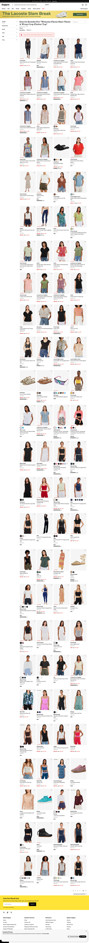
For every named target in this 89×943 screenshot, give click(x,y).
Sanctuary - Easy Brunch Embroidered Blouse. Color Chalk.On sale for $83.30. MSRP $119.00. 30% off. (45, 319)
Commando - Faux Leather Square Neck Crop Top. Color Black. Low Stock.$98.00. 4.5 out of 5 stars (28, 352)
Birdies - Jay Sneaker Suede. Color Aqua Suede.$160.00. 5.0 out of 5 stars (45, 804)
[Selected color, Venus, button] (55, 428)
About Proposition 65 (29, 929)
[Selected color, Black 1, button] (38, 678)
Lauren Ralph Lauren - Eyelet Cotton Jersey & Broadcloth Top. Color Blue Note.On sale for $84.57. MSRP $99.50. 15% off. (78, 187)
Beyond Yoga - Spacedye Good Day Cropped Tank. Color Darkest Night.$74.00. (62, 705)
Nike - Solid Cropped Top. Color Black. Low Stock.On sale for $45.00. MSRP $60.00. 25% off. (78, 530)
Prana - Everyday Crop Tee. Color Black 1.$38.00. (45, 671)
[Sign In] (82, 5)
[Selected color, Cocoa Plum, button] (21, 747)
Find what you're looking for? (79, 893)
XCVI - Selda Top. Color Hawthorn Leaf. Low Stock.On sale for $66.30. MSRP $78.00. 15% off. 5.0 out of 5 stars (45, 565)
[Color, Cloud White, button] (76, 464)
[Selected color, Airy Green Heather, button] (55, 500)
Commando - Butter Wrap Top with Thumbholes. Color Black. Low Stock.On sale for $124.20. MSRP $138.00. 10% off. (28, 53)
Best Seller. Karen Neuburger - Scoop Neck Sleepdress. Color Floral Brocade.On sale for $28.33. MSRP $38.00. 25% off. (62, 772)
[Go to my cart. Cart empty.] (86, 5)
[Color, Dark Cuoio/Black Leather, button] (61, 160)
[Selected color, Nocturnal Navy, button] (71, 464)
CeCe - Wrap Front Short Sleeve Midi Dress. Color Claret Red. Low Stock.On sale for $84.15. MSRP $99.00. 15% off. (62, 601)
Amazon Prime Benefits (8, 926)
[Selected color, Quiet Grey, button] (55, 878)
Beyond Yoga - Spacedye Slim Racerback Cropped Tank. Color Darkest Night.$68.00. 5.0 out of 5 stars (62, 458)
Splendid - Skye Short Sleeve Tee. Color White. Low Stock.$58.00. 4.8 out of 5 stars (45, 53)
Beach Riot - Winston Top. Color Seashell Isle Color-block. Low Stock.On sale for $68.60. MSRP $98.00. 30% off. (45, 772)
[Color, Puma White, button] (25, 536)
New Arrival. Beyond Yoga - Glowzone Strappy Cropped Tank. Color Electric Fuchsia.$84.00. (45, 705)
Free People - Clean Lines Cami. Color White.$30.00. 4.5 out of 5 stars (62, 636)
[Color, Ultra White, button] (74, 229)
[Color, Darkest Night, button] (74, 464)
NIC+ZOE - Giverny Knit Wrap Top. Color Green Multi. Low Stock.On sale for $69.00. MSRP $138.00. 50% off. (28, 705)
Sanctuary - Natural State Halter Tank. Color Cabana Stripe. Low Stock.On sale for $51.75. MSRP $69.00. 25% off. (62, 119)
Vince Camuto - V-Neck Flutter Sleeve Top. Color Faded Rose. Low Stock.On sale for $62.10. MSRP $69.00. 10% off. (28, 287)
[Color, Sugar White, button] (63, 428)
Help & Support (84, 8)
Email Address (7, 904)
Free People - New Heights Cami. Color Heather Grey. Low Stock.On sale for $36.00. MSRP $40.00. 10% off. (78, 636)
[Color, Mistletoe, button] (59, 878)
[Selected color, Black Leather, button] (55, 160)
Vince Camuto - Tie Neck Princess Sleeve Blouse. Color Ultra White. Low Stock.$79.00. (45, 636)
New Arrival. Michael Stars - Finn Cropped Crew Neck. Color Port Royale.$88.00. (78, 804)
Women (28, 30)
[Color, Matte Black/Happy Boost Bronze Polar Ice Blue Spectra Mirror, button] (65, 393)
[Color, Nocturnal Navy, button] (27, 607)
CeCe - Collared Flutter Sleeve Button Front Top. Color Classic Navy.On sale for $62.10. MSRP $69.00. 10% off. (78, 53)
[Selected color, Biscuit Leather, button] (38, 393)
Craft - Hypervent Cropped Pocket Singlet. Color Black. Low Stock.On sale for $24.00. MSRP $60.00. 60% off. (28, 636)
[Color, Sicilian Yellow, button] (57, 878)
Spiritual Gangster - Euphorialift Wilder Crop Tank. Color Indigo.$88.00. (62, 837)
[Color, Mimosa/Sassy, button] (61, 428)
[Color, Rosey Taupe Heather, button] (63, 464)
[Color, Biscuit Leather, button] (57, 160)
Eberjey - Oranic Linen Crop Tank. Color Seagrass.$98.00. (78, 705)
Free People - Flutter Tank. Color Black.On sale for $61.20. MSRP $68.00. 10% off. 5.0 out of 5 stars (62, 319)
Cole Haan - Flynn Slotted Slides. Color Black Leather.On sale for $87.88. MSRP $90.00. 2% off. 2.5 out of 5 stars (62, 153)
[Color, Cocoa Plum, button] (38, 712)
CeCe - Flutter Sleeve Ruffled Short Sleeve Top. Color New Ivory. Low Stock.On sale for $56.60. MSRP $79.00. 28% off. (45, 119)
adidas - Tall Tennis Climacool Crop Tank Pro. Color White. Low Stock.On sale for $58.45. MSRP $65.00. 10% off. (28, 222)
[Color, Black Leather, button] (40, 393)
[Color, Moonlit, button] (65, 428)
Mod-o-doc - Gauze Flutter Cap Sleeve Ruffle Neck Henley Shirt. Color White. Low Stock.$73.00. (28, 422)
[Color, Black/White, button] (82, 500)
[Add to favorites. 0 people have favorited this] (35, 39)
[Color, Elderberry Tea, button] (74, 393)
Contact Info (27, 922)
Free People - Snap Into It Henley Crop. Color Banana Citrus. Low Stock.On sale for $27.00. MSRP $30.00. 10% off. (78, 386)
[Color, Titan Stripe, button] (23, 878)
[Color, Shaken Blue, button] (74, 878)
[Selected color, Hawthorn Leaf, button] (38, 572)
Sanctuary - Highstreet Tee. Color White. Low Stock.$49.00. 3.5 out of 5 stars (45, 187)
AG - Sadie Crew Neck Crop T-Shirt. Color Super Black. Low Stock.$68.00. (62, 671)
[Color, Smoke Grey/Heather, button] (78, 500)
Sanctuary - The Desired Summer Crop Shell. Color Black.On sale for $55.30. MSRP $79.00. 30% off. (28, 494)
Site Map (48, 924)
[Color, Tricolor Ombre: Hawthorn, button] (40, 572)
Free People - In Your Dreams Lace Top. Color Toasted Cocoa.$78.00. (62, 187)
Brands (68, 920)
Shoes (68, 929)
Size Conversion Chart (51, 920)
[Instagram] (3, 912)
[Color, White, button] (74, 194)
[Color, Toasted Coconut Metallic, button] (57, 126)
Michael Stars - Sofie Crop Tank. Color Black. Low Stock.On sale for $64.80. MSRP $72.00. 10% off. (45, 740)
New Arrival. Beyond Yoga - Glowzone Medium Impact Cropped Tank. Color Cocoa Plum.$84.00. (28, 740)
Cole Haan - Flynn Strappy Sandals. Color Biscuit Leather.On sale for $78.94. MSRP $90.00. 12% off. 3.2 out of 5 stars (45, 386)
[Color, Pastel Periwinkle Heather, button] (65, 464)
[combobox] (27, 5)
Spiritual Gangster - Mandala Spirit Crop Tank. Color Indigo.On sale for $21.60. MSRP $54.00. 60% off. (78, 837)
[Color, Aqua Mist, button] (23, 428)
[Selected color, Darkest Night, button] (55, 464)
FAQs (25, 920)
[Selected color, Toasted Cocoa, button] (55, 194)
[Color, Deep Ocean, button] (40, 712)
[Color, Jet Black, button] (59, 428)
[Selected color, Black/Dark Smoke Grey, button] (55, 536)
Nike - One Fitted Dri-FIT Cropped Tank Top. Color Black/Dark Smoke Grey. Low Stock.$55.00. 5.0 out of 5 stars (62, 530)
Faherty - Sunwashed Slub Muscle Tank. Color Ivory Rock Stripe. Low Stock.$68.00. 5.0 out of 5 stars (28, 871)
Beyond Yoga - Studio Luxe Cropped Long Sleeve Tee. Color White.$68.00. (28, 671)
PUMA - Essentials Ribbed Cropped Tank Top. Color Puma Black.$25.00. (28, 530)
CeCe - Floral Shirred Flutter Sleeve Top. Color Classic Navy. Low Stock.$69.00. (62, 222)
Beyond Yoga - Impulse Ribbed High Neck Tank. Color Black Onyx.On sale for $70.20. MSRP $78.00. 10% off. (78, 871)
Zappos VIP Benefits (8, 929)
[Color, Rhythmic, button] (23, 500)
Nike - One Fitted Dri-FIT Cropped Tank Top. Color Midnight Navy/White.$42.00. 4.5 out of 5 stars (78, 494)
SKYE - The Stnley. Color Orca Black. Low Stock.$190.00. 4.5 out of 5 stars (45, 837)
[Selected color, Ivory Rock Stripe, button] (21, 878)
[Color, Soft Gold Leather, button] (59, 160)
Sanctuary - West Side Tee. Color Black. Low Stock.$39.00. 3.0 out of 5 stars (45, 352)
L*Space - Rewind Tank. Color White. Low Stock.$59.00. (45, 871)
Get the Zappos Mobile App (9, 924)
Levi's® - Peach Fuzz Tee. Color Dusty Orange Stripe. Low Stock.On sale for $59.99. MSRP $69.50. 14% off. (78, 319)
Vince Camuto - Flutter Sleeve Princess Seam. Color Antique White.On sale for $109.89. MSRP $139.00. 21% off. (28, 187)
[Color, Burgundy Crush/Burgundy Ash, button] (57, 536)
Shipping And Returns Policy (31, 926)
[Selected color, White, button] (21, 428)
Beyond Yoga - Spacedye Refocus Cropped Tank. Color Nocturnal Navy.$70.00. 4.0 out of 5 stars (78, 458)
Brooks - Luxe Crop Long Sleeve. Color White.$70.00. (62, 804)
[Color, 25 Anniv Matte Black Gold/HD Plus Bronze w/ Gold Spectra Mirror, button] (59, 393)
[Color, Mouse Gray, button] (23, 536)
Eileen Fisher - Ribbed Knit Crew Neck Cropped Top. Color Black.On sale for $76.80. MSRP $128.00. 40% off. (28, 458)
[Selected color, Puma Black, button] (21, 536)
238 (83, 890)
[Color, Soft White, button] (40, 678)
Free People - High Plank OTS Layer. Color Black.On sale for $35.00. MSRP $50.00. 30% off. (28, 837)
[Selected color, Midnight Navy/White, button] (71, 500)
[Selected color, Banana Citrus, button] (71, 393)
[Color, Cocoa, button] (57, 812)
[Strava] (11, 912)
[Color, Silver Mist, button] (25, 607)
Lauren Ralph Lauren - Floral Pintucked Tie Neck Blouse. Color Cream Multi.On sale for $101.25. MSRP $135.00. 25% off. (78, 352)
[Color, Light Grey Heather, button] (27, 878)
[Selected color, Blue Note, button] (71, 194)
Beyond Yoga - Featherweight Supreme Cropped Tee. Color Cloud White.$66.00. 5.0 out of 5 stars (28, 601)
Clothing (69, 922)
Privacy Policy (46, 933)
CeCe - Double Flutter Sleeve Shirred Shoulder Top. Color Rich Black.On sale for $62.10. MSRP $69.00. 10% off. (45, 255)
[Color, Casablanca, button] (57, 428)
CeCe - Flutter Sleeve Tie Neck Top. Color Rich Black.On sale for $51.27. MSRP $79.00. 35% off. (78, 287)
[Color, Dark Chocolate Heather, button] (59, 464)
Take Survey (48, 926)
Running (69, 926)
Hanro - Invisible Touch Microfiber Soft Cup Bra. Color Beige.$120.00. (28, 804)
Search (47, 4)
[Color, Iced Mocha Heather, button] (61, 464)
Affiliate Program (50, 922)
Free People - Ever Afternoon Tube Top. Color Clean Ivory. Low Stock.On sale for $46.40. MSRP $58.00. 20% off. (28, 772)
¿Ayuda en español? (29, 924)
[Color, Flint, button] (23, 643)
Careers (5, 922)
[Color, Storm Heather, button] (57, 464)
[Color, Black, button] (76, 500)
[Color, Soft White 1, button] (42, 678)
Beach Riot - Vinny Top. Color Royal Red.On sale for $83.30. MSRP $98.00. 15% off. (78, 740)
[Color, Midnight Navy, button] (80, 500)
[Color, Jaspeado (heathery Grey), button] (23, 845)
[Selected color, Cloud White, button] (21, 607)
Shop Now (54, 1)
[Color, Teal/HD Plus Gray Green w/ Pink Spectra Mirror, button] (57, 393)
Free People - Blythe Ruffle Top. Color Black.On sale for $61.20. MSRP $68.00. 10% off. (28, 565)
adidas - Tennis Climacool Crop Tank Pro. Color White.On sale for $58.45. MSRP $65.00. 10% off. (62, 740)
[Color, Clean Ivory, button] (57, 194)
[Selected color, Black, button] (21, 500)
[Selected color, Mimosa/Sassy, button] (71, 428)
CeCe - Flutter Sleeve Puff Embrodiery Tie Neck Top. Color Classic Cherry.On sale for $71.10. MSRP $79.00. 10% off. (62, 255)
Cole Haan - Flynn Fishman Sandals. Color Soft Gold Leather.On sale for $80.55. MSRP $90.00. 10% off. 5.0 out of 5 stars (28, 386)
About (4, 920)
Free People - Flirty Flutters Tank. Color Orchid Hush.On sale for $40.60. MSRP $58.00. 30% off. (78, 119)
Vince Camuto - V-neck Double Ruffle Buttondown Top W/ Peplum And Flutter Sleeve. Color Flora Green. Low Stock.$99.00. (78, 222)
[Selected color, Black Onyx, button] (71, 878)
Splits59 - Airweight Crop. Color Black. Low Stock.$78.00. (78, 601)
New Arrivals (70, 924)
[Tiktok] (7, 912)
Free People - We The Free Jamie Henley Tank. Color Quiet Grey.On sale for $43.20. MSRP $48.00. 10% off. (62, 871)
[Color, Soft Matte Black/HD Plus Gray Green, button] (61, 393)
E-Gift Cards (49, 929)
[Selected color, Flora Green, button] (71, 229)
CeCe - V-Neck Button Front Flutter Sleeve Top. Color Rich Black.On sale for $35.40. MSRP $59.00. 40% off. (28, 319)
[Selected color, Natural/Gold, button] (71, 572)
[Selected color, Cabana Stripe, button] (55, 126)
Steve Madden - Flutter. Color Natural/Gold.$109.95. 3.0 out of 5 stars (78, 565)
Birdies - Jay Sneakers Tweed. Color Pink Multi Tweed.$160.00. (78, 772)
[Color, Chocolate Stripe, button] (29, 878)
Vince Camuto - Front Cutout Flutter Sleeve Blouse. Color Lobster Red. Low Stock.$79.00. (78, 153)
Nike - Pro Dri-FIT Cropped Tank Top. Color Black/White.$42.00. (45, 530)
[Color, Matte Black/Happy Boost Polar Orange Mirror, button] (63, 393)
